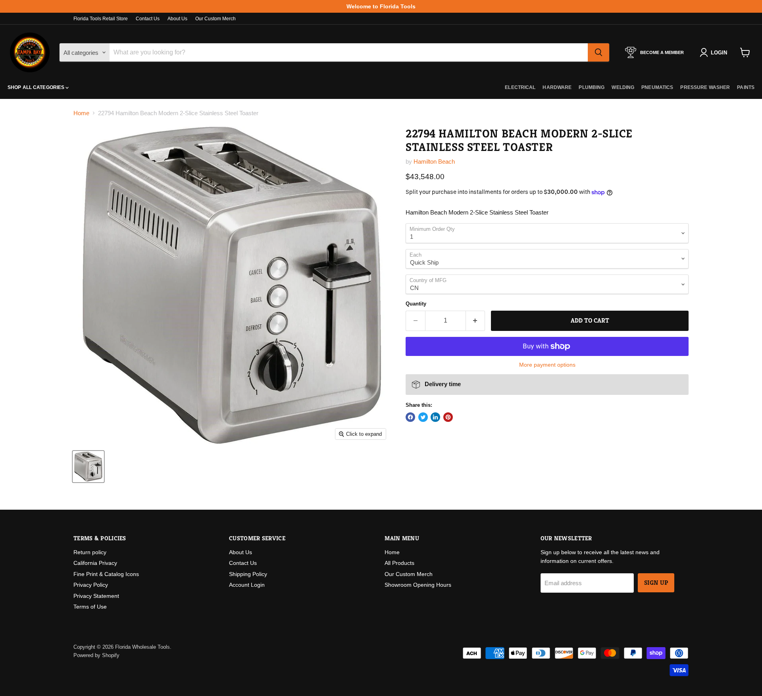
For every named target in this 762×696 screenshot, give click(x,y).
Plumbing (591, 87)
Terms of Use (90, 606)
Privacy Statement (96, 596)
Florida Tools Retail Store (100, 18)
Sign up (656, 583)
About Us (177, 18)
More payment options (547, 365)
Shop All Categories (36, 87)
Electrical (520, 87)
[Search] (598, 52)
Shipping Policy (248, 574)
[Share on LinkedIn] (435, 417)
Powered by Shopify (96, 655)
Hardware (557, 87)
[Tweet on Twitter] (423, 417)
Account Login (247, 585)
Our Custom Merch (215, 18)
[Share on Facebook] (410, 417)
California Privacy (95, 563)
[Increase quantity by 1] (475, 321)
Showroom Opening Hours (418, 585)
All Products (399, 563)
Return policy (89, 552)
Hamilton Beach (434, 161)
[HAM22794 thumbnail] (88, 466)
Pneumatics (657, 87)
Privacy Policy (90, 585)
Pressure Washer (705, 87)
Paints (745, 87)
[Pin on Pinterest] (448, 417)
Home (81, 113)
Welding (623, 87)
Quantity (416, 304)
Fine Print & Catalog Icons (106, 574)
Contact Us (148, 18)
